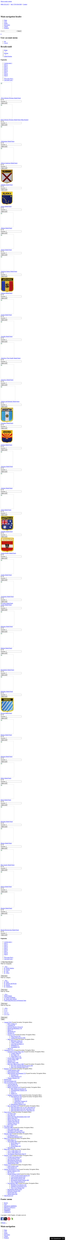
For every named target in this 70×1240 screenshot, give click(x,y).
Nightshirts (15, 1045)
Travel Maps (12, 1141)
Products (6, 28)
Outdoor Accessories (14, 1095)
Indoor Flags (13, 1118)
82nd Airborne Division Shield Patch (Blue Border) (14, 119)
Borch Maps (15, 1143)
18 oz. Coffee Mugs (14, 1152)
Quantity (3, 101)
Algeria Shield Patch (6, 250)
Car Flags (12, 1113)
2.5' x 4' (6, 1013)
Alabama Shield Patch (7, 185)
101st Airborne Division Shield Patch (11, 98)
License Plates (13, 1059)
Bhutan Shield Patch (6, 843)
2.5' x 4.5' (6, 1014)
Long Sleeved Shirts (17, 1044)
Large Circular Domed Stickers (20, 1175)
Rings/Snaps (19, 1103)
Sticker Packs (12, 1194)
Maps (7, 1138)
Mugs (7, 1149)
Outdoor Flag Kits (13, 1121)
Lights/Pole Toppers (20, 1101)
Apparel (8, 1022)
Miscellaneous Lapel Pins (16, 1132)
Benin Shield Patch (6, 800)
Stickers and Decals (11, 1169)
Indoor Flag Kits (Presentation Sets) (19, 1116)
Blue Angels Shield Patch (7, 865)
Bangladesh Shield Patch (7, 670)
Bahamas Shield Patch (7, 626)
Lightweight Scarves (18, 1037)
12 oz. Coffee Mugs (14, 1150)
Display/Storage (13, 1085)
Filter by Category (5, 977)
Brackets (18, 1098)
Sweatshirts (15, 1047)
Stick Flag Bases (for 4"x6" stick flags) (22, 1109)
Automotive (9, 1050)
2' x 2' (5, 1009)
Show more (4, 976)
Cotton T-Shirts (16, 1042)
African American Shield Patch (9, 163)
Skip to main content (6, 1)
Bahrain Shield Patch (6, 648)
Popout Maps (16, 1146)
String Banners (16, 1076)
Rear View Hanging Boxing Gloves (22, 1065)
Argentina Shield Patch (7, 423)
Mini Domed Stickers (18, 1178)
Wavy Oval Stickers (17, 1188)
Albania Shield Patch (6, 228)
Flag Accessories (10, 1082)
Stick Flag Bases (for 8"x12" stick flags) (22, 1110)
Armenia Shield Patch (6, 488)
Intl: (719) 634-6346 (16, 4)
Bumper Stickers (14, 1171)
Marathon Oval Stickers (18, 1185)
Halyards (17, 1099)
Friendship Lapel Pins (15, 1130)
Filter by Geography (6, 963)
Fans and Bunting (10, 1081)
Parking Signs (13, 1062)
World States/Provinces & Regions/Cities (15, 1000)
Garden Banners (14, 1070)
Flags (5, 20)
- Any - (6, 966)
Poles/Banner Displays (18, 1104)
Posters (7, 1164)
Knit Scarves (15, 1036)
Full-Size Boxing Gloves (15, 1027)
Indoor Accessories (14, 1087)
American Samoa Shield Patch (9, 271)
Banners (8, 1068)
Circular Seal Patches (15, 1157)
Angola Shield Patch (6, 315)
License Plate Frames (15, 1058)
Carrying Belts (12, 1084)
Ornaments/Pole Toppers (19, 1090)
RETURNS (7, 1209)
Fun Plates (15, 1055)
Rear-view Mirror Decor (16, 1064)
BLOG (6, 1203)
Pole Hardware (16, 1096)
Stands (14, 1093)
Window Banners (13, 1078)
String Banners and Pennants (17, 1073)
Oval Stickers (13, 1183)
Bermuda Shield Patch (7, 821)
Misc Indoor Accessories (18, 1089)
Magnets (11, 1061)
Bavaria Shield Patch (6, 713)
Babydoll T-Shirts (16, 1041)
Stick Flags (12, 1124)
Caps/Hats (11, 1025)
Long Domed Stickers (18, 1177)
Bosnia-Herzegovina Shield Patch (10, 930)
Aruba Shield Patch (6, 510)
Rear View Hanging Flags (19, 1067)
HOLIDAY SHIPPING (10, 1206)
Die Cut (11, 1172)
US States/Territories (9, 997)
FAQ (5, 1204)
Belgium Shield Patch (6, 756)
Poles (13, 1092)
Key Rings (8, 1126)
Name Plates (16, 1056)
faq (5, 41)
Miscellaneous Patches (15, 1160)
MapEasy (14, 1144)
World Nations (8, 996)
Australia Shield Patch (7, 531)
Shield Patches (8, 56)
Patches (6, 53)
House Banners (13, 1072)
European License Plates (16, 1051)
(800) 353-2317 (5, 4)
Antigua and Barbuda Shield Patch (10, 401)
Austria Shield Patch (6, 575)
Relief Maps (12, 1140)
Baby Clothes (12, 1024)
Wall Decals (8, 1195)
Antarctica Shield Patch (7, 380)
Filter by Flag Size (6, 1005)
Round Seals (12, 1192)
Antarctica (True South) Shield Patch (10, 358)
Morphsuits (11, 1031)
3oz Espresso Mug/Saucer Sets (17, 1154)
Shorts (10, 1048)
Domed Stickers (13, 1174)
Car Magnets (13, 1135)
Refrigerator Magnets (15, 1137)
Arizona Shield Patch (6, 445)
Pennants (14, 1075)
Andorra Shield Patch (6, 293)
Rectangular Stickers (15, 1189)
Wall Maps (11, 1147)
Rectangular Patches (15, 1161)
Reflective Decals (14, 1191)
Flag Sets (11, 1115)
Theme (6, 26)
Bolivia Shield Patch (6, 886)
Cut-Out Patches (14, 1158)
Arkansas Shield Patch (7, 466)
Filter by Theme (5, 991)
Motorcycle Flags (13, 1120)
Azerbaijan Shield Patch (7, 596)
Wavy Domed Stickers (18, 1181)
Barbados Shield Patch (7, 691)
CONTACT (7, 1212)
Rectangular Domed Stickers (20, 1180)
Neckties (11, 1033)
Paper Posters (12, 1168)
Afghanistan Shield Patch (7, 141)
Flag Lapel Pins (13, 1129)
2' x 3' (5, 1011)
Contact (25, 4)
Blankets (7, 1079)
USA (5, 22)
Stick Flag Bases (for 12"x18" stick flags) (23, 1107)
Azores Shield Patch (6, 605)
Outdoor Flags (13, 1123)
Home (5, 50)
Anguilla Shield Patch (6, 336)
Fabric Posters (13, 1166)
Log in (6, 43)
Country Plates (16, 1053)
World (5, 23)
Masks (10, 1030)
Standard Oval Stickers (19, 1186)
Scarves (11, 1034)
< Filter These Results (6, 962)
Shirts (11, 1039)
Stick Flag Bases (13, 1106)
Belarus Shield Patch (6, 735)
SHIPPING (7, 1210)
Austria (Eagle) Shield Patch (8, 553)
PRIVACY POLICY (9, 1207)
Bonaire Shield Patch (6, 908)
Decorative (7, 25)
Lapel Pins (8, 1127)
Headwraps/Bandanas (15, 1028)
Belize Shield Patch (6, 778)
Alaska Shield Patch (6, 206)
